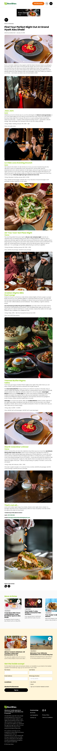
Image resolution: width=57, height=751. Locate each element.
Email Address (8, 676)
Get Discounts (38, 3)
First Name (7, 670)
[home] (10, 3)
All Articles (11, 23)
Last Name (32, 670)
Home (6, 23)
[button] (51, 3)
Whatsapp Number (34, 676)
